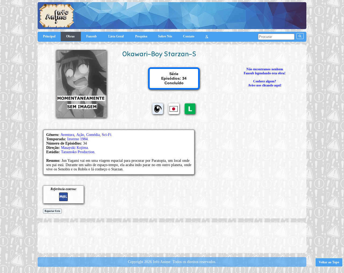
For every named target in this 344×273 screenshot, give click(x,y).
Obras (71, 36)
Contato (188, 36)
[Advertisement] (172, 237)
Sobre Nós (165, 36)
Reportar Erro (52, 211)
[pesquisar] (300, 36)
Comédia (93, 135)
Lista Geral (116, 36)
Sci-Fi (106, 135)
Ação (80, 135)
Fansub (92, 36)
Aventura (67, 135)
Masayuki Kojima (74, 148)
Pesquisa (141, 36)
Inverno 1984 (77, 139)
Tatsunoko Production (77, 152)
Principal (49, 36)
